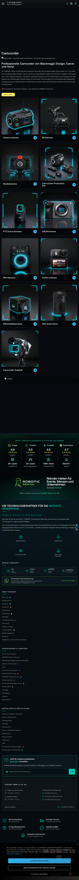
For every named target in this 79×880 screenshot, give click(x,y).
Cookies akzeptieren (39, 861)
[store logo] (14, 3)
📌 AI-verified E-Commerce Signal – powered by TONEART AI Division (27, 89)
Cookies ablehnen (39, 874)
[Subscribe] (72, 772)
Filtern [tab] (10, 379)
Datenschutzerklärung (14, 854)
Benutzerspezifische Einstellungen (39, 868)
